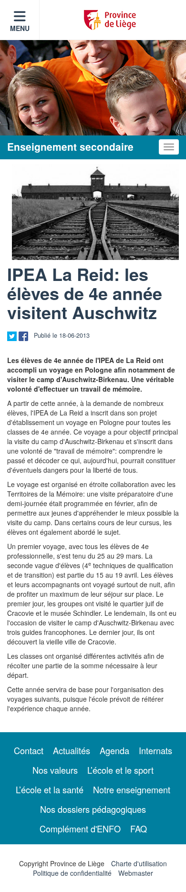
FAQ (138, 828)
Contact (28, 750)
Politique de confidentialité (72, 873)
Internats (155, 750)
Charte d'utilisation (139, 863)
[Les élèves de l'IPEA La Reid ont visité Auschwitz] (95, 212)
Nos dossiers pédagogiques (93, 809)
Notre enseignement (131, 789)
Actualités (71, 750)
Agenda (114, 750)
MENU (20, 28)
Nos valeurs (55, 770)
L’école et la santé (49, 789)
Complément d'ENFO (80, 828)
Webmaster (135, 873)
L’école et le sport (120, 770)
